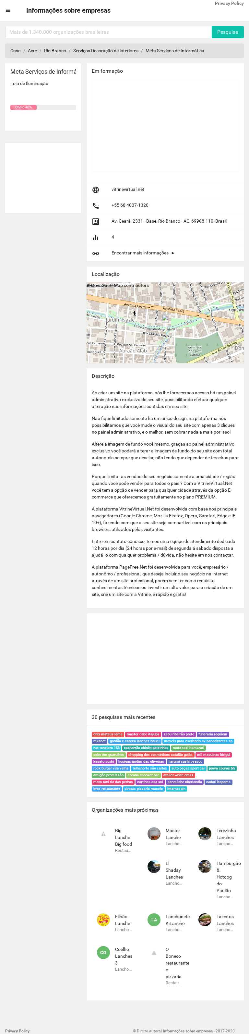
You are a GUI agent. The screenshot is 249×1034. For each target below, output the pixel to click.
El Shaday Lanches (174, 870)
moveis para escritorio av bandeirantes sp (198, 741)
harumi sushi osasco (185, 761)
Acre (32, 50)
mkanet (99, 741)
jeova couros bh (222, 768)
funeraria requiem (212, 734)
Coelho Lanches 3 (123, 956)
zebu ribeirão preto (179, 734)
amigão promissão (108, 775)
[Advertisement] (43, 175)
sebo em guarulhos (108, 755)
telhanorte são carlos (150, 768)
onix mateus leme (108, 734)
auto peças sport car (188, 768)
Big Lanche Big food (123, 837)
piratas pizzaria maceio (143, 789)
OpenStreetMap (107, 285)
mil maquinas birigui (213, 755)
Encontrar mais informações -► (143, 252)
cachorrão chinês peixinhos (146, 748)
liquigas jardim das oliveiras (141, 761)
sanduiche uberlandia (185, 782)
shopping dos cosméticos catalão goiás (160, 755)
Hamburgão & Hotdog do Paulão (229, 877)
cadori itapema (218, 782)
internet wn (176, 789)
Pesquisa (227, 32)
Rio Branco (55, 50)
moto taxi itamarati (188, 748)
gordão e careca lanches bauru (135, 741)
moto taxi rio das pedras (113, 782)
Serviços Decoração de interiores (105, 50)
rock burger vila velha (110, 768)
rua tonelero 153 (106, 748)
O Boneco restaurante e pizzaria (177, 963)
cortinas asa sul (150, 782)
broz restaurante (106, 789)
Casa (15, 50)
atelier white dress (178, 775)
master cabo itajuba (143, 734)
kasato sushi (103, 761)
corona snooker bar (143, 775)
